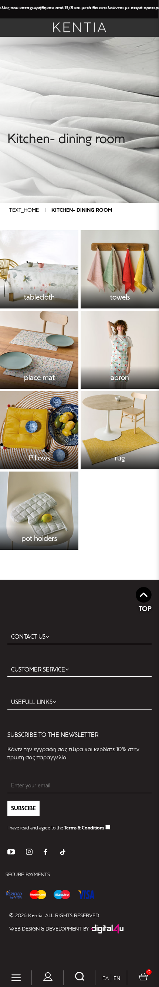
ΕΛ (105, 978)
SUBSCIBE (23, 808)
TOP (145, 608)
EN (117, 978)
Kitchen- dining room (81, 210)
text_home (24, 210)
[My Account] (48, 977)
